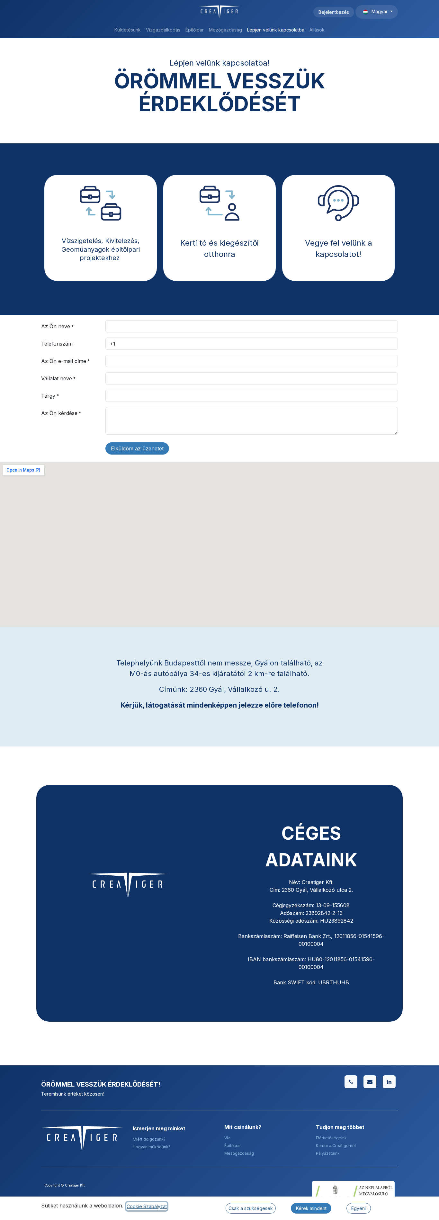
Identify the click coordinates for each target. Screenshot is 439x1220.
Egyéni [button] (358, 1208)
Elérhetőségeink (331, 1137)
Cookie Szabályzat (147, 1206)
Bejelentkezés (333, 12)
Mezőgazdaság (239, 1153)
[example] (370, 1081)
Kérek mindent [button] (311, 1208)
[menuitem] (127, 30)
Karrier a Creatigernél (336, 1145)
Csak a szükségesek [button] (250, 1208)
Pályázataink (328, 1153)
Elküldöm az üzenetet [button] (137, 448)
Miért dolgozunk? (149, 1139)
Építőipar (232, 1145)
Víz (227, 1137)
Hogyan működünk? (151, 1146)
